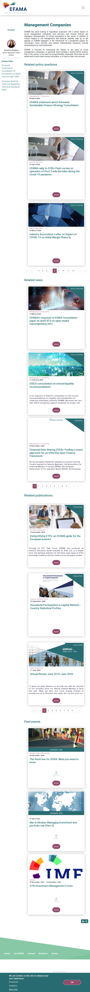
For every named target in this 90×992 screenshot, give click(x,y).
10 (64, 271)
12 (74, 271)
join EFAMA (19, 953)
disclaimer (43, 953)
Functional (13, 982)
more (56, 129)
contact (7, 953)
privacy (55, 953)
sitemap (31, 953)
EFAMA (16, 7)
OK (72, 982)
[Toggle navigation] (83, 7)
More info (13, 989)
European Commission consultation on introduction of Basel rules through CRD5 (11, 71)
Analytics (13, 985)
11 (69, 271)
